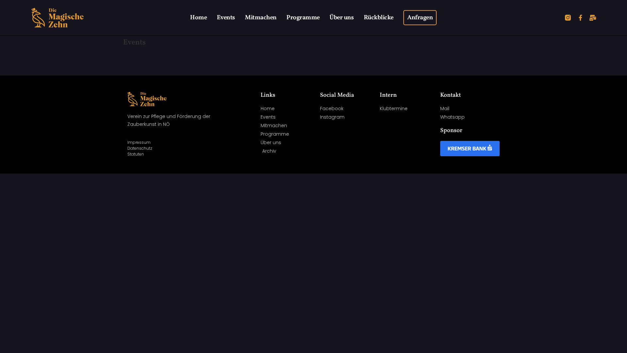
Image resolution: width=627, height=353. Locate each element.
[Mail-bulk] (593, 18)
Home (198, 17)
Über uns (342, 17)
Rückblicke (379, 17)
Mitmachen (261, 17)
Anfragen (420, 18)
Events (226, 17)
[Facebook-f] (580, 18)
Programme (303, 17)
